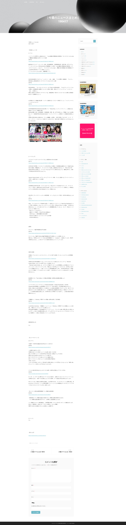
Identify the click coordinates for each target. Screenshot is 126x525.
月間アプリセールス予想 (85, 153)
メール (33, 491)
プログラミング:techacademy (86, 182)
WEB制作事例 (31, 2)
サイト (32, 497)
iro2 (82, 161)
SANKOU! (83, 217)
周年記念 (83, 72)
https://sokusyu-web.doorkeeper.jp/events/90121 (40, 347)
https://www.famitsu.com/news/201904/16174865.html (41, 61)
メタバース (83, 60)
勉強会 (82, 68)
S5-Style (82, 209)
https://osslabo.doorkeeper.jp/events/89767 (38, 373)
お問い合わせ (42, 2)
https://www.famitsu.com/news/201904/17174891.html (41, 182)
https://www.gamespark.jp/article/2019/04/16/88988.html (42, 281)
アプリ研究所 (83, 151)
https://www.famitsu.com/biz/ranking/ (37, 435)
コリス (82, 165)
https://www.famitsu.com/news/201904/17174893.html (41, 163)
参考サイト (83, 70)
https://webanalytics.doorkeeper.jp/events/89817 (40, 394)
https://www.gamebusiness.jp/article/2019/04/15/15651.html (42, 233)
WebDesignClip (84, 207)
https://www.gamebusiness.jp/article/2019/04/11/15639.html (42, 258)
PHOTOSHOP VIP (84, 163)
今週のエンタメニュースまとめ (33, 443)
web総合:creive (84, 184)
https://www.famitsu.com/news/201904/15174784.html (41, 105)
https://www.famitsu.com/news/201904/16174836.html (41, 84)
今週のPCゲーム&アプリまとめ (86, 62)
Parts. (82, 213)
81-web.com (83, 196)
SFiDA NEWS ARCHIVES (62, 523)
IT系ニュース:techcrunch (85, 178)
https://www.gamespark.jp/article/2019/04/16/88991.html (42, 303)
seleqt (82, 167)
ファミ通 (83, 155)
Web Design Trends (85, 211)
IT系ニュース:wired (84, 176)
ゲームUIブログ (84, 215)
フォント (83, 58)
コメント (33, 468)
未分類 (82, 74)
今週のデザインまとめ (85, 66)
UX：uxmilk (83, 186)
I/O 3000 (83, 203)
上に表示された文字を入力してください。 (38, 506)
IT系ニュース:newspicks (85, 180)
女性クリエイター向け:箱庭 (86, 174)
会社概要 (25, 2)
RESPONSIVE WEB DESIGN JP (86, 205)
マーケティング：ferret (85, 171)
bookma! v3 (83, 201)
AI (81, 51)
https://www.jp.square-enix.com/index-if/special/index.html (42, 73)
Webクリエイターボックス (86, 169)
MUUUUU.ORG (84, 199)
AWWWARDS (83, 192)
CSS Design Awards (85, 194)
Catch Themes (72, 523)
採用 (37, 2)
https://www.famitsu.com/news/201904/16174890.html (41, 200)
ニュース (83, 55)
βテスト (82, 53)
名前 (32, 485)
